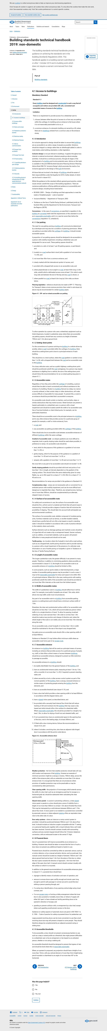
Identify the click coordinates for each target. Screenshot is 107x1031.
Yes (36, 985)
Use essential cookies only (32, 15)
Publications (30, 26)
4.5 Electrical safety (17, 136)
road (44, 252)
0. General (13, 95)
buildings (77, 142)
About (11, 26)
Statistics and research (43, 26)
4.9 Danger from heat (18, 155)
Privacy (59, 1015)
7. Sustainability (15, 194)
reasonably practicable (43, 216)
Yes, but (37, 994)
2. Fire (12, 102)
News (23, 26)
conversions (55, 211)
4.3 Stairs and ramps (18, 127)
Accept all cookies (16, 15)
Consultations (55, 26)
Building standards (41, 79)
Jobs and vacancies (50, 1015)
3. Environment (15, 106)
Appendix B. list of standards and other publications (16, 203)
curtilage (57, 231)
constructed (62, 103)
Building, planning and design (20, 52)
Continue (35, 1000)
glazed (41, 699)
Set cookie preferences (50, 15)
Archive (19, 1015)
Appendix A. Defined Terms (18, 198)
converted (43, 214)
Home (11, 31)
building (39, 103)
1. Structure (14, 99)
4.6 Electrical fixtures (18, 140)
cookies (17, 3)
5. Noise (13, 187)
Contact (25, 1015)
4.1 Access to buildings (18, 117)
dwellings (46, 131)
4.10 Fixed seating (17, 159)
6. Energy (13, 190)
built (59, 169)
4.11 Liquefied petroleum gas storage (19, 163)
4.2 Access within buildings (17, 122)
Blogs (63, 26)
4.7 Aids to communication (16, 144)
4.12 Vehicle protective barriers (18, 169)
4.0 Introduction (16, 114)
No (36, 989)
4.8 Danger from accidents (16, 150)
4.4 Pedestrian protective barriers (19, 131)
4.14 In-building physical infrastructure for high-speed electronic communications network (19, 180)
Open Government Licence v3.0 (36, 1022)
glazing (61, 813)
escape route (59, 641)
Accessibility (13, 1015)
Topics (17, 26)
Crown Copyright (39, 1015)
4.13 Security (15, 174)
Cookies (31, 1015)
